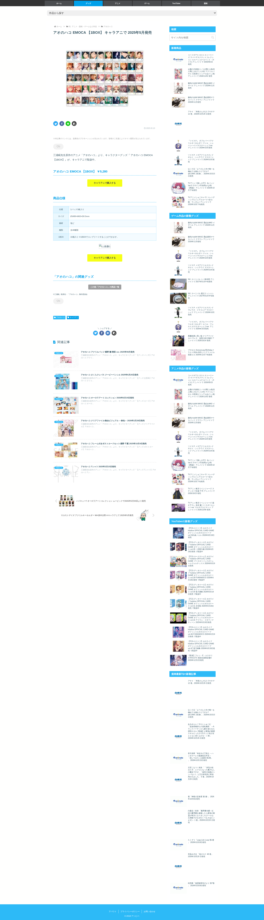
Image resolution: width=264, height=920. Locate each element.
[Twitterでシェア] (55, 123)
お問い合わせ (149, 911)
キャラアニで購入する (105, 183)
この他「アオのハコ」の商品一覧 (104, 287)
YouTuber (176, 3)
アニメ (117, 3)
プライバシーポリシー (130, 911)
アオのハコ (60, 317)
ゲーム (147, 3)
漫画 (205, 3)
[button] (74, 123)
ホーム (59, 3)
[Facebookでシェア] (61, 123)
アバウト (112, 911)
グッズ (88, 3)
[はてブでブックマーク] (107, 333)
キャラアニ (74, 317)
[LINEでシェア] (68, 123)
